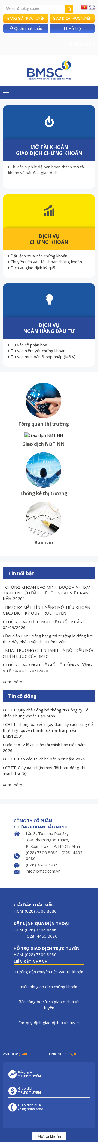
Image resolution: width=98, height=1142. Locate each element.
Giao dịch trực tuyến (72, 18)
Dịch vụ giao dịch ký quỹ (32, 267)
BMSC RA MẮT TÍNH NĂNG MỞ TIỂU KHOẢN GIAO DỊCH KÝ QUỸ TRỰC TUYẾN (46, 610)
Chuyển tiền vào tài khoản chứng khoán (46, 261)
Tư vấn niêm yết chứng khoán (38, 350)
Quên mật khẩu (27, 28)
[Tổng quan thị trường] (43, 400)
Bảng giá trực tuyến (26, 18)
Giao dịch (29, 1090)
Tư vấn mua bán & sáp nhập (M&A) (42, 356)
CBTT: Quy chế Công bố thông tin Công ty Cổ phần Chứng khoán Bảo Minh (45, 712)
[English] (92, 7)
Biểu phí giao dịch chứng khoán (49, 986)
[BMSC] (49, 70)
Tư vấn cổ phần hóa (29, 345)
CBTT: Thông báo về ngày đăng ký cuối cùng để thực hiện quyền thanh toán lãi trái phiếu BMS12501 (48, 730)
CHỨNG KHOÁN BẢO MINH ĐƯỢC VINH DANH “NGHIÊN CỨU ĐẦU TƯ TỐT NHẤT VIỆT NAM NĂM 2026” (49, 592)
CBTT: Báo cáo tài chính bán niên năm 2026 (44, 759)
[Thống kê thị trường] (43, 469)
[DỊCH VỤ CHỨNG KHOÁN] (49, 210)
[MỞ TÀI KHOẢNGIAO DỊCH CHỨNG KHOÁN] (49, 121)
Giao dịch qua (30, 1107)
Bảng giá (29, 1074)
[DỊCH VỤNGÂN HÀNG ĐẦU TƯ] (49, 299)
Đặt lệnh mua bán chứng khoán (39, 256)
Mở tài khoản (49, 1136)
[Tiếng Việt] (84, 7)
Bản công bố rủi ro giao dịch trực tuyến (49, 1004)
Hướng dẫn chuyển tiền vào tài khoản (49, 971)
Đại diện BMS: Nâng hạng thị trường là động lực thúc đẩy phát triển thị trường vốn (48, 638)
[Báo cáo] (43, 518)
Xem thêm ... (14, 681)
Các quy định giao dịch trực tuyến (49, 1022)
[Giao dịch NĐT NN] (43, 435)
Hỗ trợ (74, 28)
